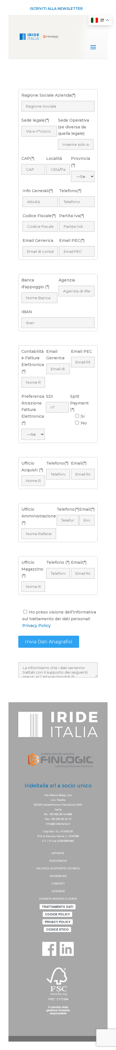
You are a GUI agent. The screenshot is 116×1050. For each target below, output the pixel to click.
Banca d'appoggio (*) (35, 283)
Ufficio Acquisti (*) (32, 466)
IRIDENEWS (58, 876)
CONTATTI (58, 883)
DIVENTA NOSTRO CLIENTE (58, 899)
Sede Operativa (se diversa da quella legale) (73, 127)
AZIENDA (58, 891)
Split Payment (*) (79, 403)
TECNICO (73, 868)
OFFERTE (58, 853)
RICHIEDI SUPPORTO (51, 868)
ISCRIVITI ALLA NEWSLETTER (56, 8)
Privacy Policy (36, 625)
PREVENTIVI (58, 861)
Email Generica (55, 355)
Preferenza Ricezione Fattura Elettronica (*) (32, 410)
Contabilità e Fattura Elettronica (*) (32, 361)
